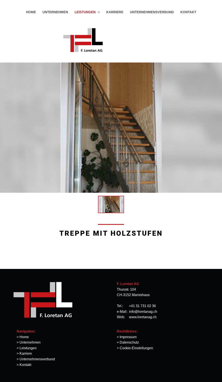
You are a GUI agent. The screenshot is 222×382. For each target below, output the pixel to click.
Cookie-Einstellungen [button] (136, 348)
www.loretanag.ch (143, 317)
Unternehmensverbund (37, 359)
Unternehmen (30, 342)
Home (24, 337)
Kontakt (25, 365)
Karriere (26, 353)
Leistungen (28, 348)
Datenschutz (129, 342)
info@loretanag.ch (143, 311)
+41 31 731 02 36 (142, 306)
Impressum (128, 337)
